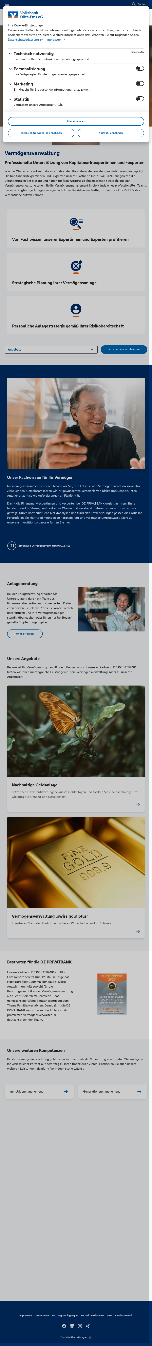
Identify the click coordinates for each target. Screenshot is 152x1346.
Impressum (54, 39)
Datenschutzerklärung (24, 39)
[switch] (140, 68)
